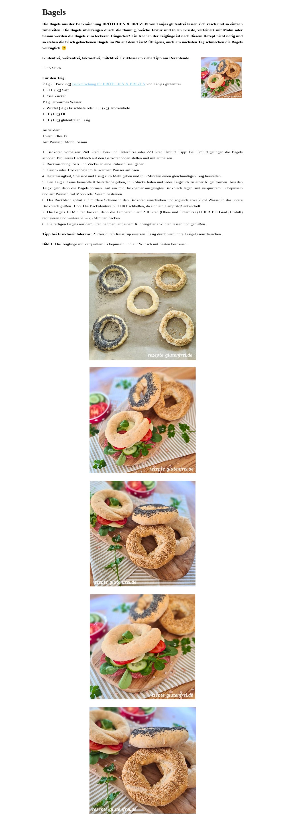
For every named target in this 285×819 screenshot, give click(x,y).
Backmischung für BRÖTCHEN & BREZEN (108, 84)
